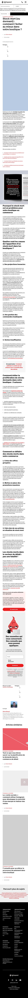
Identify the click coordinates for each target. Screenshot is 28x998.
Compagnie (17, 940)
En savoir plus (14, 609)
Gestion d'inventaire (8, 687)
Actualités (16, 952)
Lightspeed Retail (7, 909)
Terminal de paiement (19, 920)
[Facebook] (7, 47)
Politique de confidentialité (14, 987)
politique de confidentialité (15, 673)
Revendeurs (5, 944)
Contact (16, 944)
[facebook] (8, 980)
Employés (4, 893)
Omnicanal (5, 914)
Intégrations (5, 946)
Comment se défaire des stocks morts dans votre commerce (13, 166)
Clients (15, 947)
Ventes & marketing (14, 898)
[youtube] (20, 980)
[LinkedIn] (7, 56)
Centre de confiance (18, 956)
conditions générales (11, 671)
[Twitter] (7, 51)
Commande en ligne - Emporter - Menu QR (18, 915)
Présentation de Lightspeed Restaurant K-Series (7, 962)
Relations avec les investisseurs (18, 950)
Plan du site (14, 986)
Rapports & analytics (9, 897)
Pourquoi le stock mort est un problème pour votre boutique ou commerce (13, 153)
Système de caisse (7, 918)
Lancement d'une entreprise (8, 895)
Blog (15, 928)
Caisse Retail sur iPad (7, 916)
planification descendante (9, 297)
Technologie (21, 897)
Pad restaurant (17, 911)
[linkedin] (16, 980)
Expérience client (11, 893)
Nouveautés (18, 895)
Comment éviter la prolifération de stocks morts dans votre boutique (13, 161)
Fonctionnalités (6, 911)
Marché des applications (8, 930)
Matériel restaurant (18, 913)
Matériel (4, 913)
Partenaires (5, 940)
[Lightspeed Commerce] (6, 2)
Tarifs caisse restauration (17, 918)
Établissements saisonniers (17, 923)
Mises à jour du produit (7, 928)
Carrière (16, 946)
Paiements (24, 895)
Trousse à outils (6, 942)
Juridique (16, 954)
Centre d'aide (5, 933)
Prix (3, 920)
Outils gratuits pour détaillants (18, 934)
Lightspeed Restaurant (19, 909)
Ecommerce (5, 927)
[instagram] (12, 980)
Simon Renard (9, 34)
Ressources (17, 927)
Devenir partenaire (7, 947)
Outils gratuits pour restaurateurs (18, 931)
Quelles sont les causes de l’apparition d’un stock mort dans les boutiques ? (13, 157)
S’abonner (15, 665)
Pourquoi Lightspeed (18, 942)
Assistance (5, 932)
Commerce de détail (8, 17)
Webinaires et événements (17, 937)
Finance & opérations (20, 893)
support (16, 897)
